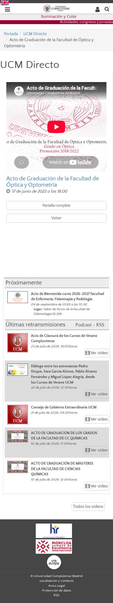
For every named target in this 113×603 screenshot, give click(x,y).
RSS (56, 595)
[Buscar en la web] (107, 8)
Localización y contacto (57, 581)
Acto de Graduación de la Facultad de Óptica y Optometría (52, 182)
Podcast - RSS (89, 325)
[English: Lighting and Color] (5, 2)
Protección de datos (56, 590)
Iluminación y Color (59, 16)
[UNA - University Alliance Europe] (54, 561)
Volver (56, 218)
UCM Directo (35, 33)
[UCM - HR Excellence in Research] (54, 530)
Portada (11, 33)
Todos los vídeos (88, 506)
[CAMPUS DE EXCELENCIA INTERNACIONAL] (54, 546)
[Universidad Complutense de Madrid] (56, 8)
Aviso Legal (56, 586)
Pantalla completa (56, 205)
